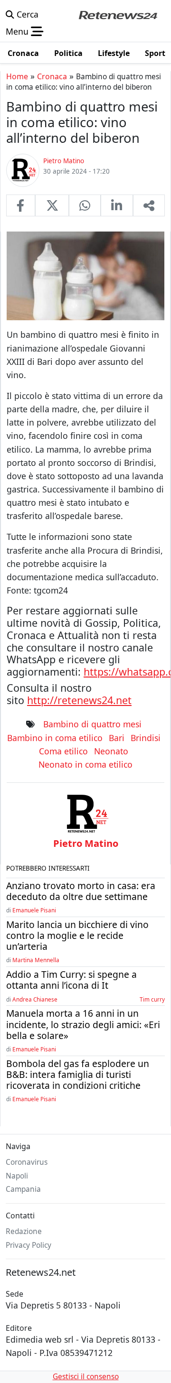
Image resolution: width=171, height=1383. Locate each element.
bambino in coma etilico (55, 737)
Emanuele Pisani (34, 910)
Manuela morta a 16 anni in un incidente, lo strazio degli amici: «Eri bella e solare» (83, 1024)
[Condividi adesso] (149, 205)
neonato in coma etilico (85, 764)
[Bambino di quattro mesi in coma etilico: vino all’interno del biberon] (20, 205)
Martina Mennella (35, 960)
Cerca (26, 14)
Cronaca (52, 76)
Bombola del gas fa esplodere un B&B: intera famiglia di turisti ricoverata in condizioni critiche (77, 1074)
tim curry (152, 999)
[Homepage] (117, 14)
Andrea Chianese (34, 999)
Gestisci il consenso (86, 1377)
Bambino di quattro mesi (92, 724)
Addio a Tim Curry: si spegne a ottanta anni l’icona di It (71, 980)
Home (17, 76)
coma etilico (63, 751)
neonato (111, 751)
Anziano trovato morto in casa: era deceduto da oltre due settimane (80, 891)
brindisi (146, 737)
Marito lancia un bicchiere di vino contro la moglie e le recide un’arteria (77, 935)
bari (116, 737)
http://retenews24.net (79, 700)
